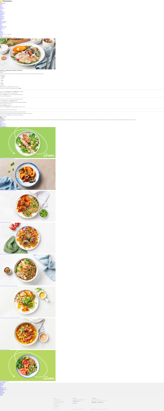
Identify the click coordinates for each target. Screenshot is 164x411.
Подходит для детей (3, 387)
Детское (1, 15)
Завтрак (1, 4)
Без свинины (2, 384)
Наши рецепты (56, 403)
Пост (0, 30)
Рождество (1, 32)
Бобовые (1, 23)
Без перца (1, 395)
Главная (1, 35)
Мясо (1, 19)
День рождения (2, 28)
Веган (1, 386)
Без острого (1, 388)
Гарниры (1, 12)
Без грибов (1, 391)
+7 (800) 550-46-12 (76, 401)
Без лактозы (1, 385)
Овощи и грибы (2, 123)
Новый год (1, 33)
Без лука (1, 393)
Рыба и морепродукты (3, 21)
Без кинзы (1, 394)
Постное (1, 17)
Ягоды (1, 25)
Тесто (1, 24)
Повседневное (2, 13)
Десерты (1, 10)
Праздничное (2, 14)
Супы (1, 9)
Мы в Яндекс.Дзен (57, 405)
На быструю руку (2, 8)
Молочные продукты (3, 22)
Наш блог (55, 404)
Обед (0, 5)
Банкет (1, 29)
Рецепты (1, 36)
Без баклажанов (2, 392)
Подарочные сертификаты (59, 402)
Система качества (57, 399)
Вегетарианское (2, 16)
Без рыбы (1, 383)
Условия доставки (57, 400)
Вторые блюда (2, 11)
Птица (1, 20)
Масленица (1, 31)
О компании (56, 406)
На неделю (1, 6)
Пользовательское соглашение (78, 409)
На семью (1, 7)
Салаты (1, 121)
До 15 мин (1, 390)
